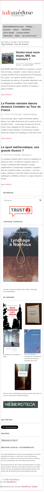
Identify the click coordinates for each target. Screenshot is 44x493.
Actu (31, 63)
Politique (28, 27)
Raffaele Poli (26, 155)
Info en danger (8, 33)
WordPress (11, 482)
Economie (7, 30)
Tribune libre (8, 36)
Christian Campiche (30, 114)
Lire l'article (6, 95)
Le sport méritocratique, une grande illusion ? (20, 149)
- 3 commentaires (27, 65)
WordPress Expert (29, 487)
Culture (15, 30)
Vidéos (17, 36)
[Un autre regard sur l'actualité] (17, 12)
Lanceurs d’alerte (22, 33)
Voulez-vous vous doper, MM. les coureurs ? (28, 56)
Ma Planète (26, 30)
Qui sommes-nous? (29, 36)
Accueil (13, 42)
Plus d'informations (9, 291)
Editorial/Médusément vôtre (13, 27)
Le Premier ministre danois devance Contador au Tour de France (21, 107)
